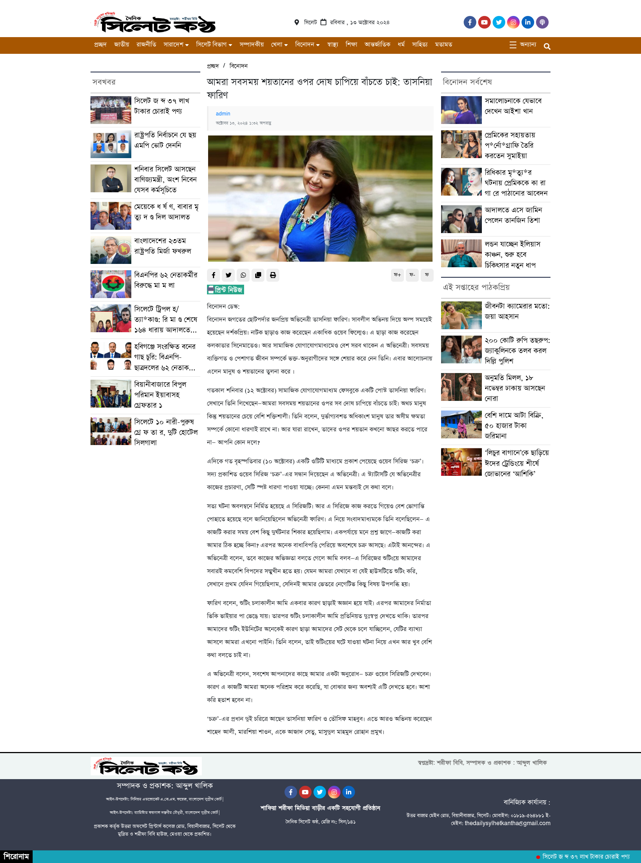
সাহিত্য (420, 44)
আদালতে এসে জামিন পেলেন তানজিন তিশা (513, 215)
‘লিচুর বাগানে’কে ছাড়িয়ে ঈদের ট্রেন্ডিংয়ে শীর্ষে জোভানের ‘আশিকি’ (517, 463)
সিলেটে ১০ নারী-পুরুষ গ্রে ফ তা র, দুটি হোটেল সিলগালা (166, 432)
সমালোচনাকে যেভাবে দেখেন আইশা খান (513, 106)
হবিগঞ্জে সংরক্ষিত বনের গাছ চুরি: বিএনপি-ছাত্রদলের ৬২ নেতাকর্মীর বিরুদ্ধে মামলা (166, 357)
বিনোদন (304, 44)
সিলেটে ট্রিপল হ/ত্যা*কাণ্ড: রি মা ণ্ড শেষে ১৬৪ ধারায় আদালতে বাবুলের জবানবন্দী (165, 320)
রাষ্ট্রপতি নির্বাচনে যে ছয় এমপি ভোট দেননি (165, 140)
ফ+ (397, 274)
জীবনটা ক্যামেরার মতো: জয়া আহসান (517, 311)
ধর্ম (401, 44)
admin (223, 114)
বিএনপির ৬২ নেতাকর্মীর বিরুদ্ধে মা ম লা (165, 280)
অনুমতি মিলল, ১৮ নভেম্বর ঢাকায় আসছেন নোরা (515, 388)
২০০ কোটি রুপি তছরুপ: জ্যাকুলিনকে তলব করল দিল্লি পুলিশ (517, 351)
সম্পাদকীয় (252, 44)
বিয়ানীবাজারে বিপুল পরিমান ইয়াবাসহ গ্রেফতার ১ (160, 395)
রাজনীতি (146, 44)
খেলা (276, 44)
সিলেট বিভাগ (211, 44)
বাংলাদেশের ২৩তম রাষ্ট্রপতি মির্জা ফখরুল (162, 246)
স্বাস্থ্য (332, 44)
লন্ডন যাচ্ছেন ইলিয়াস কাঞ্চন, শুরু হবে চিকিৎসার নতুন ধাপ (512, 254)
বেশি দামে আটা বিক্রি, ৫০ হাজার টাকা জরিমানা (514, 426)
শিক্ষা (351, 44)
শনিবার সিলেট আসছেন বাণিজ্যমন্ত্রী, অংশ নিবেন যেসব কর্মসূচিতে (165, 179)
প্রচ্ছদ (100, 44)
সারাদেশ (173, 44)
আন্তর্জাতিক (377, 44)
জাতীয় (121, 44)
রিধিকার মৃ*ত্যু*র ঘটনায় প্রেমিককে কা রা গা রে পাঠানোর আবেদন (516, 183)
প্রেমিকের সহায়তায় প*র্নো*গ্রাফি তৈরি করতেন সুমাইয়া (510, 145)
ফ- (412, 274)
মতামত (443, 44)
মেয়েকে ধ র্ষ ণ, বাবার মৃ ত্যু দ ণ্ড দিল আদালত (166, 212)
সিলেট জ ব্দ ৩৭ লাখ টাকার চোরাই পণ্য (161, 106)
